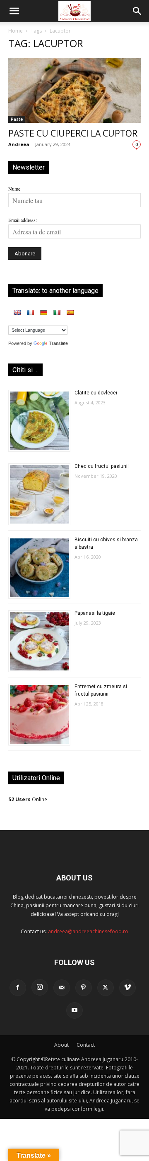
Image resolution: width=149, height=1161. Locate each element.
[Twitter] (105, 987)
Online (27, 799)
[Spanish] (70, 312)
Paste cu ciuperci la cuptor (72, 133)
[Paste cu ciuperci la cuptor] (74, 90)
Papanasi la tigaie (94, 613)
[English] (17, 312)
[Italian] (56, 312)
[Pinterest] (83, 987)
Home (15, 30)
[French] (30, 312)
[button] (14, 11)
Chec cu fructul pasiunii (101, 466)
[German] (43, 312)
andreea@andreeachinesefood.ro (88, 931)
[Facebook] (18, 987)
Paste (17, 119)
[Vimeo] (127, 987)
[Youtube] (74, 1010)
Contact (86, 1044)
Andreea (18, 144)
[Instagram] (39, 987)
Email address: (22, 220)
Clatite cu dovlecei (95, 393)
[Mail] (61, 987)
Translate (58, 343)
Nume (14, 188)
